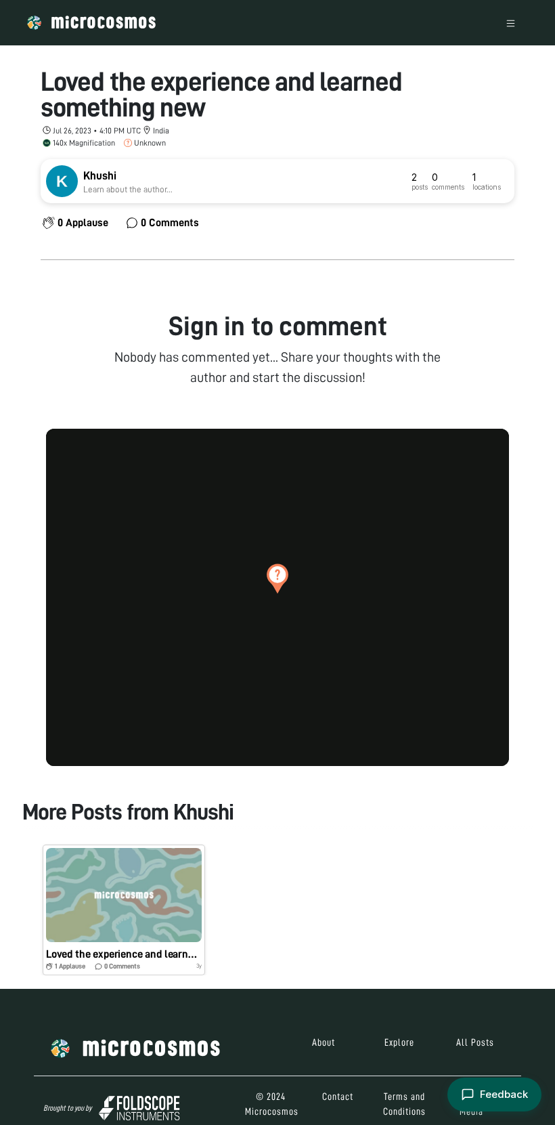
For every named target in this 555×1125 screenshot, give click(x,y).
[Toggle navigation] (511, 22)
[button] (277, 578)
